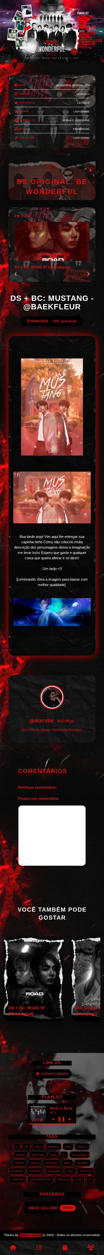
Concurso (63, 1179)
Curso (78, 1179)
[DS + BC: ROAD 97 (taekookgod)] (34, 1020)
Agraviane (53, 1146)
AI (17, 1146)
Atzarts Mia (38, 1154)
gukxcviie (69, 321)
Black (67, 1162)
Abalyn (38, 1146)
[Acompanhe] (65, 1248)
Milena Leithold (30, 1235)
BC (64, 1154)
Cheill (70, 1171)
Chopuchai (85, 1171)
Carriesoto (54, 1171)
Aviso (53, 1154)
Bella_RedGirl (79, 1154)
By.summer (17, 1171)
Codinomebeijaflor (40, 1179)
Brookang (82, 1162)
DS (56, 321)
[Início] (13, 1248)
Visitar (72, 1207)
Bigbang (34, 1162)
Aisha (68, 1146)
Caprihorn (35, 1171)
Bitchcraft (51, 1162)
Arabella (82, 1146)
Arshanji (20, 1154)
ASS (26, 1146)
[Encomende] (39, 1248)
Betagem (19, 1162)
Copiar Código (54, 1074)
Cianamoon (17, 1179)
